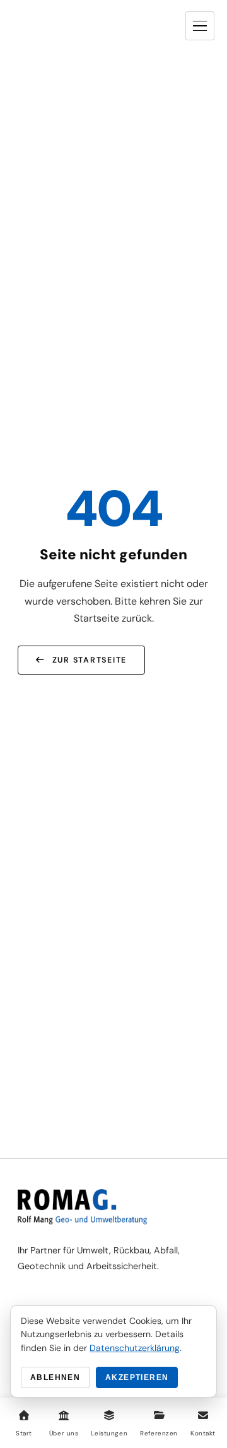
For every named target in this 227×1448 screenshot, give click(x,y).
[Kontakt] (203, 1415)
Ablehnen (55, 1377)
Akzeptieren (136, 1377)
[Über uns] (63, 1415)
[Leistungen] (109, 1415)
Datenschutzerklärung (135, 1348)
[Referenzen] (159, 1415)
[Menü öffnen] (199, 25)
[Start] (24, 1415)
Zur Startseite (89, 660)
